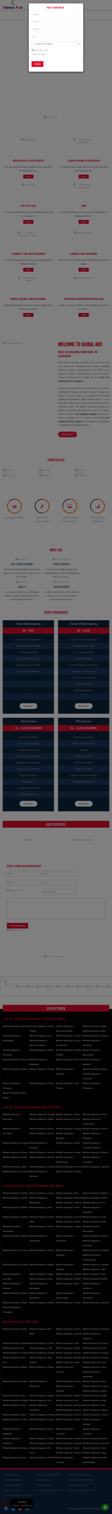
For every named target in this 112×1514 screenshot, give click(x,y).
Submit (37, 64)
